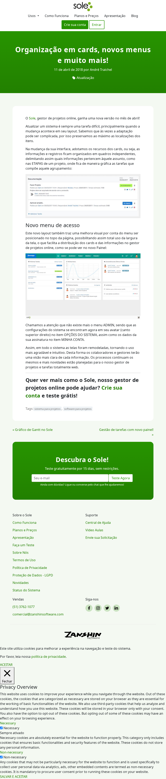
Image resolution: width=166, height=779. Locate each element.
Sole (32, 118)
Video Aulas (94, 530)
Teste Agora (121, 478)
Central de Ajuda (98, 522)
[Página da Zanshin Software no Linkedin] (117, 608)
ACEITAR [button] (6, 664)
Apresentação (115, 16)
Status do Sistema (26, 590)
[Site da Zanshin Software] (83, 635)
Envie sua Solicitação (101, 537)
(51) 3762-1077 (24, 607)
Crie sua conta (75, 24)
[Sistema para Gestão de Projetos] (83, 6)
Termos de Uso (24, 560)
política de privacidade (48, 656)
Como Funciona (57, 16)
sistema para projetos (47, 409)
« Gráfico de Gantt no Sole (33, 429)
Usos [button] (32, 16)
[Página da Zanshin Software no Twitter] (108, 608)
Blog (134, 16)
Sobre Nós (21, 552)
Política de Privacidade (30, 567)
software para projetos (78, 409)
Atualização (85, 77)
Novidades (21, 582)
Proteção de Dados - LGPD (33, 575)
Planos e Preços (86, 16)
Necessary (11, 728)
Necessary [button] (8, 723)
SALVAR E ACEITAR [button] (13, 776)
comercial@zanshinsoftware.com (38, 614)
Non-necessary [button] (11, 752)
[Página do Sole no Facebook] (89, 608)
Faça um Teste (23, 545)
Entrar (97, 24)
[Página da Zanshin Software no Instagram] (99, 608)
